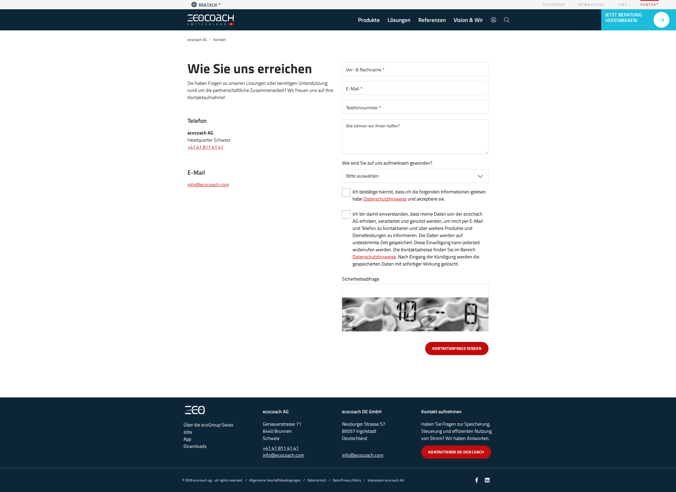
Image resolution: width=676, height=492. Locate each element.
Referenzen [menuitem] (432, 20)
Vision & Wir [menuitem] (468, 20)
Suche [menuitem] (506, 19)
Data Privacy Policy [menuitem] (347, 480)
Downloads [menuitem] (591, 4)
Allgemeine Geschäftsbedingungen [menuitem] (275, 480)
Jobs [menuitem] (622, 4)
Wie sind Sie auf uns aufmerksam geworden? (387, 162)
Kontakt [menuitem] (649, 4)
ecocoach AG (197, 39)
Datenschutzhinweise (385, 198)
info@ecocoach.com (208, 184)
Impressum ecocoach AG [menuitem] (386, 480)
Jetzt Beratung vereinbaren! (623, 17)
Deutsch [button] (208, 4)
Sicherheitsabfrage (360, 278)
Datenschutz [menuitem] (316, 480)
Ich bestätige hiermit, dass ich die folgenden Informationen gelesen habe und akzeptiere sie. (419, 195)
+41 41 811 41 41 (205, 147)
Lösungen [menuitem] (399, 20)
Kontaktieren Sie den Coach (456, 452)
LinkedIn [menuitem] (487, 480)
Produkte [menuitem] (369, 20)
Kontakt (219, 39)
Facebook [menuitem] (476, 480)
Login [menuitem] (493, 19)
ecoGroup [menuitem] (554, 4)
